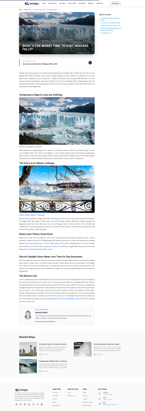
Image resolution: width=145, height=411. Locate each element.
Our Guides (82, 3)
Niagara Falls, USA (76, 299)
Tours (44, 3)
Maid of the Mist (32, 246)
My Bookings (115, 3)
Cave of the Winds (60, 246)
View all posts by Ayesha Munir (45, 321)
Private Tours (53, 3)
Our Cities (62, 3)
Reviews (90, 3)
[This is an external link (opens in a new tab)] (16, 404)
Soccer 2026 (72, 3)
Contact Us (99, 3)
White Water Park (57, 243)
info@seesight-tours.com (110, 404)
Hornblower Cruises (41, 243)
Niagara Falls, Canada (59, 299)
